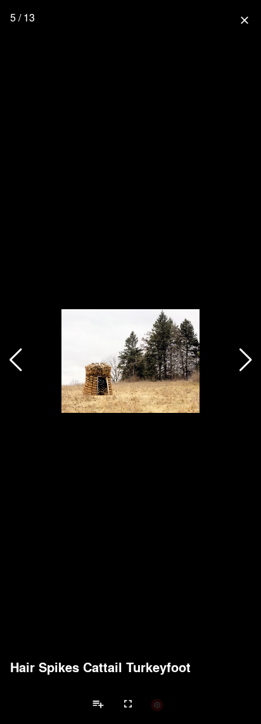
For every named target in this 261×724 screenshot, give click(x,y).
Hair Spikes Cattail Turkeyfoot (100, 667)
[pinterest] (157, 704)
